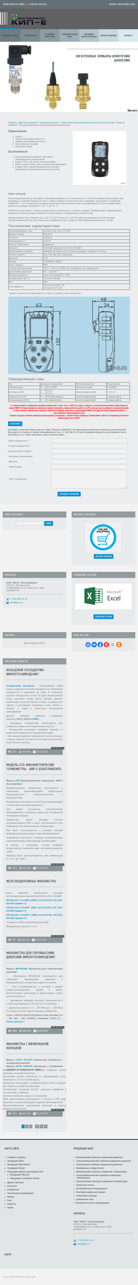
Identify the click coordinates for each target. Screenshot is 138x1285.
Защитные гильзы (85, 1185)
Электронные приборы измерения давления (99, 1164)
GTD (17, 780)
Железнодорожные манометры (31, 881)
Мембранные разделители (90, 1168)
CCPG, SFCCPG (24, 1060)
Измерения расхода (86, 1195)
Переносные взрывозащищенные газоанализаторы (87, 122)
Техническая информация (20, 1193)
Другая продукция (28, 122)
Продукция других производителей (25, 1171)
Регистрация (123, 4)
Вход (132, 4)
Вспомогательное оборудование (93, 1203)
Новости (11, 1204)
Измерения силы (85, 1199)
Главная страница (16, 1157)
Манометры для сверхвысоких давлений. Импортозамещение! (30, 955)
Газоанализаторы (49, 122)
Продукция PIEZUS (19, 1174)
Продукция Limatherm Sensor (25, 1178)
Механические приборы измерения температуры (101, 1171)
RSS (27, 4)
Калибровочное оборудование (91, 1188)
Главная (112, 4)
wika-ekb (26, 751)
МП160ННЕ (21, 969)
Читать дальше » (15, 1021)
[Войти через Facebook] (100, 644)
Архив (10, 1207)
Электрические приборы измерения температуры (102, 1181)
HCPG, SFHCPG (24, 1066)
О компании (13, 1189)
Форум (10, 1197)
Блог (9, 1200)
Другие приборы (15, 1182)
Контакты (12, 1186)
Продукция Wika (15, 1161)
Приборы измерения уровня (90, 1192)
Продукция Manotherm (18, 1164)
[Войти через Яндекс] (106, 644)
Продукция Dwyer (16, 1168)
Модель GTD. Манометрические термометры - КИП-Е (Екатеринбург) (33, 767)
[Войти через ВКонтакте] (94, 644)
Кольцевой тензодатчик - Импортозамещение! (26, 672)
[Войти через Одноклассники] (119, 644)
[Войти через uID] (88, 644)
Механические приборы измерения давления (99, 1157)
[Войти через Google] (113, 645)
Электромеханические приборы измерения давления (103, 1161)
